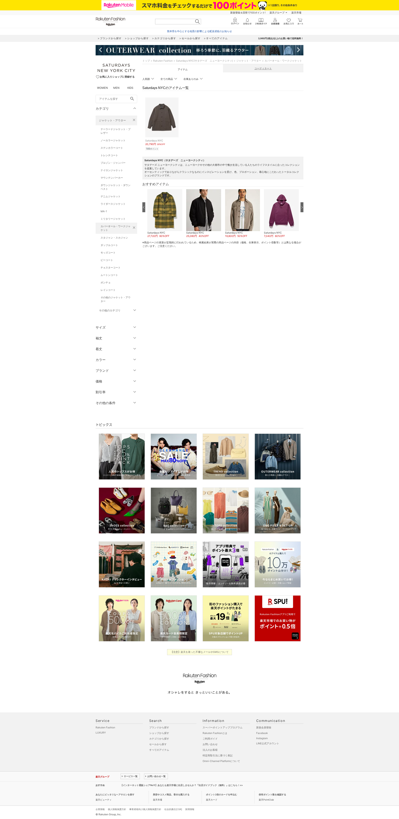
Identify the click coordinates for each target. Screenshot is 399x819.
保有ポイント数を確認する (272, 794)
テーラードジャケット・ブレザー (116, 131)
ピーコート (107, 260)
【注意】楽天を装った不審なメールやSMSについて (200, 651)
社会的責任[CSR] (173, 809)
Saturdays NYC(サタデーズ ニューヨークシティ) (204, 60)
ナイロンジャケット (112, 170)
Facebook (262, 733)
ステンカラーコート (112, 147)
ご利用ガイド (210, 738)
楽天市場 (296, 12)
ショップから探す (159, 733)
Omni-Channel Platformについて (221, 761)
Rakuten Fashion (163, 60)
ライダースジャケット (113, 203)
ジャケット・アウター (112, 120)
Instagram (262, 738)
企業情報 (100, 809)
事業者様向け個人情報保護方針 (145, 809)
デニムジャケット (111, 196)
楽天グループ (277, 12)
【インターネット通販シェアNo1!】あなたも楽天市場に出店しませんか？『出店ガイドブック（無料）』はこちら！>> (182, 785)
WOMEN (102, 87)
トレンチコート (109, 155)
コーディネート (263, 68)
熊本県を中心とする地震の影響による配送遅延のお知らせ (199, 31)
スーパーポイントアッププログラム (223, 727)
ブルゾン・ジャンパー (113, 162)
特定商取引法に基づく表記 (218, 755)
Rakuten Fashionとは (215, 733)
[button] (164, 213)
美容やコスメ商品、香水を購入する (171, 794)
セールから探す (158, 744)
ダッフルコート (109, 245)
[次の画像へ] (301, 207)
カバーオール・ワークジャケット (116, 228)
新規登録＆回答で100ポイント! (247, 12)
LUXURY (101, 732)
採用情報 (189, 809)
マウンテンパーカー (112, 177)
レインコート (108, 289)
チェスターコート (111, 267)
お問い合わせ (210, 744)
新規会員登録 (263, 727)
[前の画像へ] (143, 207)
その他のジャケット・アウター (116, 299)
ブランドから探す (159, 727)
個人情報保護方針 (117, 809)
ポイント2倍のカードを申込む (221, 794)
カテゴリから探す (159, 738)
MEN (116, 87)
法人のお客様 (210, 749)
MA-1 (104, 211)
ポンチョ (106, 282)
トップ (146, 60)
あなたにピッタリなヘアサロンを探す (115, 794)
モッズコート (108, 252)
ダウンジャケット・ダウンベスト (116, 187)
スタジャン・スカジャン (114, 237)
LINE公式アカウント (267, 743)
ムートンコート (109, 275)
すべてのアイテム (159, 749)
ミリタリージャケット (113, 218)
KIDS (130, 87)
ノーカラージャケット (113, 140)
